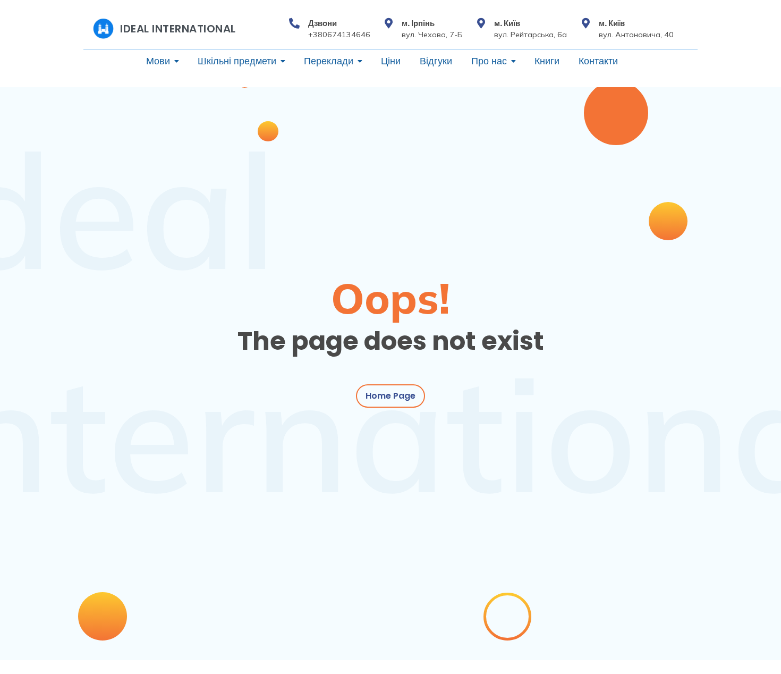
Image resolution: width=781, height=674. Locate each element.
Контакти (598, 61)
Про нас (489, 61)
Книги (546, 61)
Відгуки (436, 61)
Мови (158, 61)
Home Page (390, 396)
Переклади (328, 61)
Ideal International (178, 28)
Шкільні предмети (237, 61)
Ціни (391, 61)
